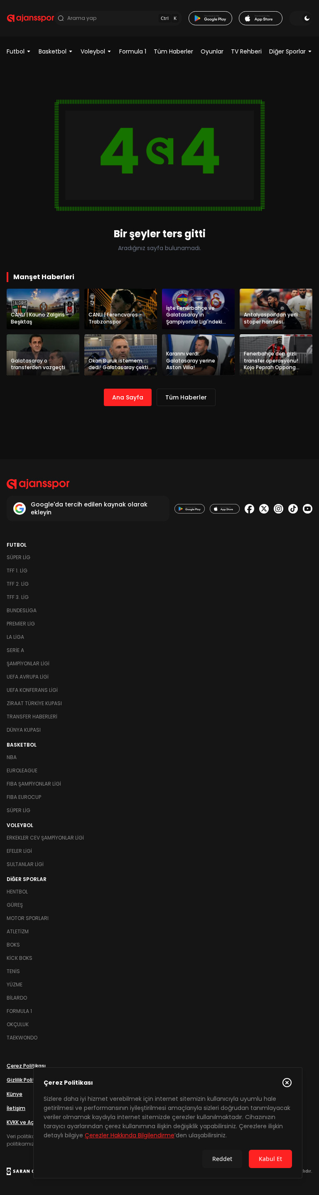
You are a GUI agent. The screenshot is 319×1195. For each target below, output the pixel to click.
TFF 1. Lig (17, 570)
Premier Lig (21, 623)
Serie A (15, 650)
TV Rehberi (246, 51)
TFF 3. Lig (18, 597)
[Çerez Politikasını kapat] (287, 1083)
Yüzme (14, 984)
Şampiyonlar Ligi (28, 663)
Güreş (15, 904)
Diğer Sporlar (287, 51)
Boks (13, 944)
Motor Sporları (28, 918)
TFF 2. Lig (18, 583)
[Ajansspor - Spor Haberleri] (30, 18)
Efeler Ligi (19, 850)
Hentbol (17, 891)
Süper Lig (18, 557)
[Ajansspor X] (264, 509)
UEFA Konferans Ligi (32, 690)
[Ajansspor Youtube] (307, 509)
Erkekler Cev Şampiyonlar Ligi (45, 837)
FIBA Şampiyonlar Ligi (34, 783)
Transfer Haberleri (32, 716)
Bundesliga (22, 610)
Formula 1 (132, 51)
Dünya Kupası (24, 729)
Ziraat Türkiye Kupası (34, 703)
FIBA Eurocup (24, 797)
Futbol (16, 51)
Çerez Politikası (26, 1065)
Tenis (13, 971)
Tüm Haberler (173, 51)
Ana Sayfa (127, 397)
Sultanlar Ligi (25, 864)
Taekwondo (22, 1037)
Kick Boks (19, 957)
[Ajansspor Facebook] (249, 509)
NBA (12, 757)
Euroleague (22, 770)
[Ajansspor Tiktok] (293, 509)
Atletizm (18, 931)
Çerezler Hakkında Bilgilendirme (129, 1135)
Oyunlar (212, 51)
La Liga (15, 636)
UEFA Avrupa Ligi (28, 676)
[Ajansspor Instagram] (278, 509)
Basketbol (52, 51)
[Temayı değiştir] (300, 18)
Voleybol (93, 51)
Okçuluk (18, 1024)
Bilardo (17, 997)
